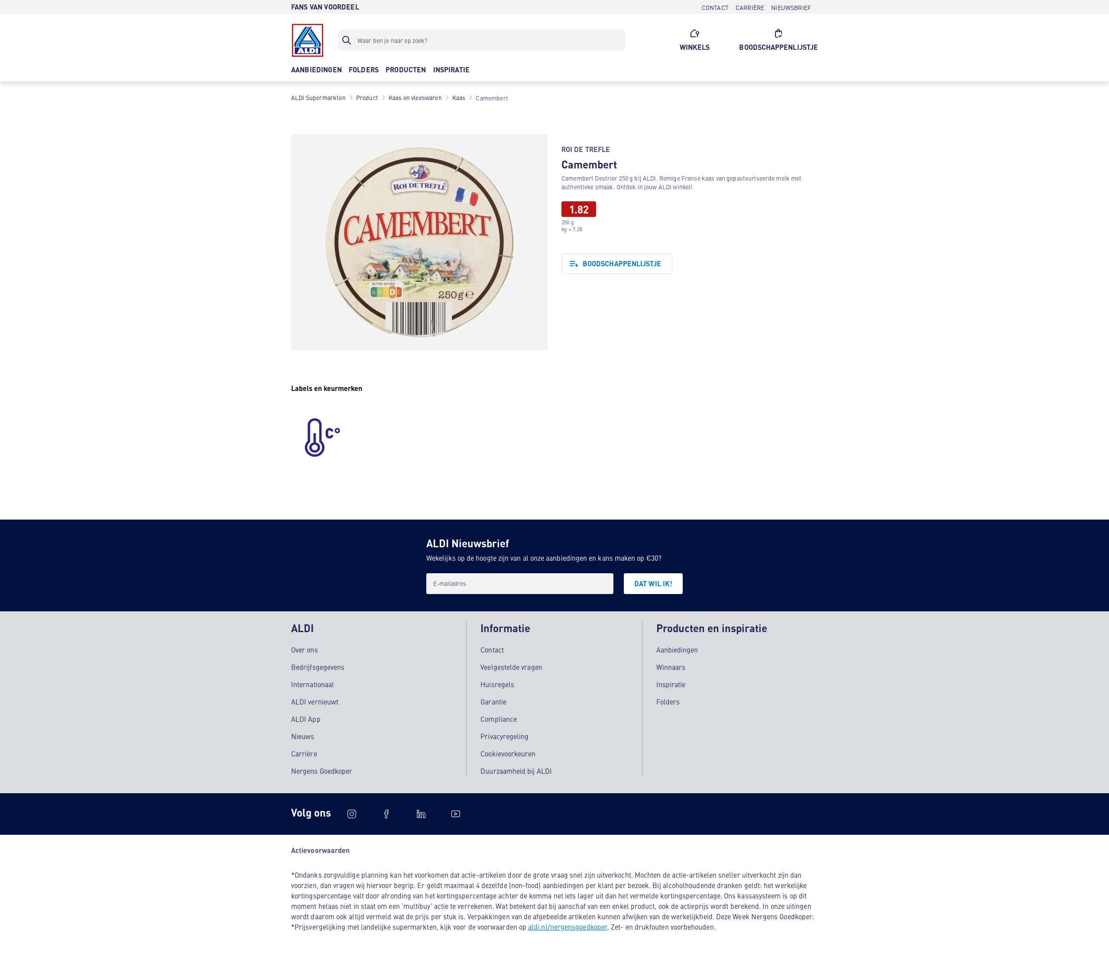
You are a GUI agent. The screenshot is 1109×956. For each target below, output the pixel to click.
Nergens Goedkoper (321, 770)
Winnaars (671, 667)
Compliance (498, 718)
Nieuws (302, 736)
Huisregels (497, 684)
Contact (492, 649)
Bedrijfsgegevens (317, 667)
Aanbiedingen (677, 649)
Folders (668, 701)
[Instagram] (351, 814)
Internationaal (312, 684)
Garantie (493, 701)
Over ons (304, 649)
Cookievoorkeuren (507, 753)
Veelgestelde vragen (511, 667)
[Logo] (307, 40)
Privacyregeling (504, 736)
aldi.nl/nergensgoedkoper (567, 926)
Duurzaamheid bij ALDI (516, 770)
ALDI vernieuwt (314, 701)
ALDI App (306, 718)
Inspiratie (671, 684)
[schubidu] (386, 814)
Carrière (304, 753)
